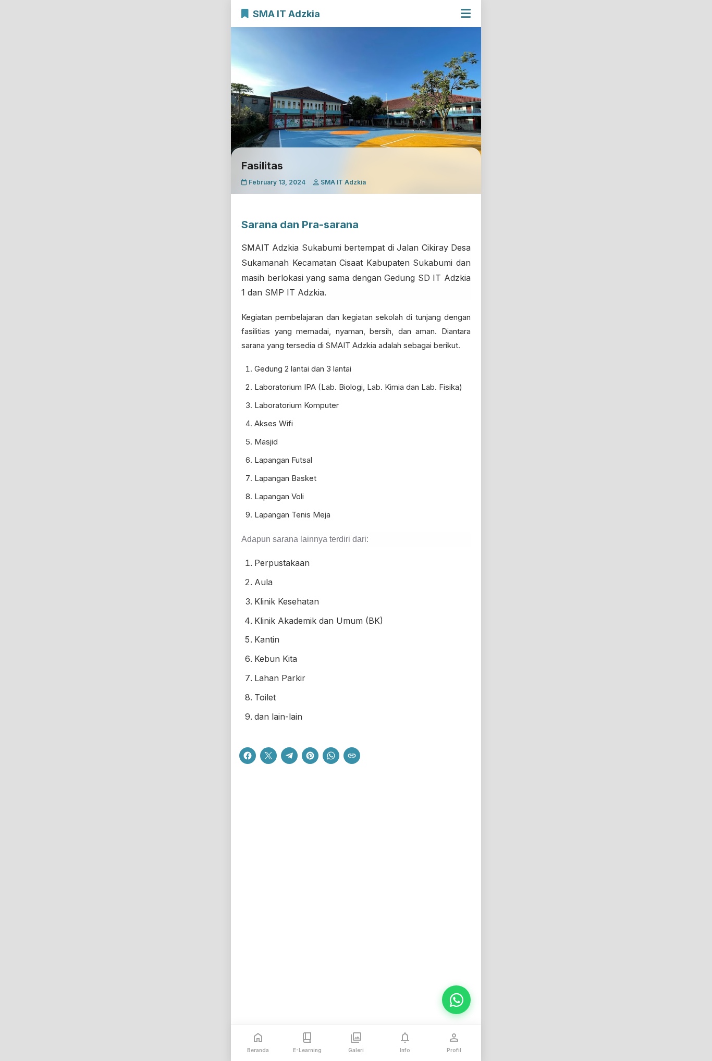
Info (405, 1050)
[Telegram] (289, 755)
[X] (268, 755)
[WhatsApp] (331, 755)
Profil (454, 1050)
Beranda (258, 1050)
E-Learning (307, 1050)
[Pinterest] (310, 755)
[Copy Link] (351, 755)
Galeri (356, 1050)
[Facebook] (247, 755)
